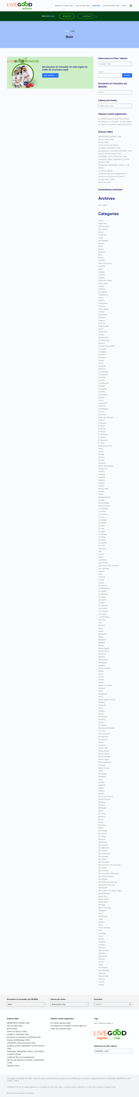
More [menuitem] (124, 5)
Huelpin (101, 491)
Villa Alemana (103, 970)
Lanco (100, 557)
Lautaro (101, 571)
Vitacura (101, 979)
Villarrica (101, 973)
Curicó (101, 411)
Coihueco (102, 357)
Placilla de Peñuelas (106, 728)
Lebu (100, 574)
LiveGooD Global (105, 171)
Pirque (100, 722)
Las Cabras (103, 560)
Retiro (100, 828)
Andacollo (102, 235)
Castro (101, 298)
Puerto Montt (103, 754)
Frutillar (101, 454)
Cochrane (102, 349)
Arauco (101, 243)
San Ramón (103, 888)
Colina (100, 363)
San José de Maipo (106, 876)
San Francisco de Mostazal (109, 865)
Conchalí (101, 377)
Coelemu (102, 354)
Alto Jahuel (103, 229)
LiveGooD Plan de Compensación (112, 174)
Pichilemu (102, 719)
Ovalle (100, 682)
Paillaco (101, 688)
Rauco (100, 811)
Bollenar (101, 252)
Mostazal (102, 654)
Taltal (100, 919)
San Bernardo (103, 848)
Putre (100, 779)
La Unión (102, 545)
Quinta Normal (104, 799)
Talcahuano (103, 916)
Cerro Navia (103, 309)
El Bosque (102, 423)
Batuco (101, 249)
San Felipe (102, 859)
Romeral (101, 839)
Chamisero (102, 315)
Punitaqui (102, 765)
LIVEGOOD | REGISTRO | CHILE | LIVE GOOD (25, 1051)
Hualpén (101, 480)
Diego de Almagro (105, 417)
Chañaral (102, 317)
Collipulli (101, 366)
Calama (101, 272)
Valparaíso (102, 956)
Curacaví (102, 406)
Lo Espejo (102, 591)
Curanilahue (103, 409)
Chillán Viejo (103, 337)
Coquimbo (102, 389)
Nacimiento (103, 660)
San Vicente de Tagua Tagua (110, 890)
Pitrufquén (102, 725)
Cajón (100, 269)
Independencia (104, 497)
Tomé (100, 936)
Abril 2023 (102, 205)
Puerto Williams (104, 762)
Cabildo (101, 260)
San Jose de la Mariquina (108, 873)
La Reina (101, 540)
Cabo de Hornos (105, 263)
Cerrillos (101, 306)
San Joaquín (103, 870)
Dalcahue (102, 414)
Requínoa (102, 825)
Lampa (101, 554)
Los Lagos (102, 614)
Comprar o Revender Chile (109, 148)
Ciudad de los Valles (106, 346)
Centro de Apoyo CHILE (111, 5)
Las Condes (103, 563)
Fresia (100, 451)
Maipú (100, 631)
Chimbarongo (103, 340)
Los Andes (102, 608)
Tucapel (101, 945)
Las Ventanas (103, 568)
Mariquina (102, 634)
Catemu (101, 300)
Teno (100, 925)
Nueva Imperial (104, 668)
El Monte (102, 429)
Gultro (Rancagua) (105, 466)
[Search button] (130, 1004)
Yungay (101, 985)
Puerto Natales (104, 756)
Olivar (100, 674)
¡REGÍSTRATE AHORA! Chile (64, 5)
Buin (100, 255)
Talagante (102, 910)
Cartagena (102, 292)
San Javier (102, 868)
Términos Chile (104, 182)
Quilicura (101, 785)
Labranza (102, 548)
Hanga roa (102, 469)
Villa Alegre (103, 967)
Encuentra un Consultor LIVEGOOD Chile (115, 151)
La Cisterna (103, 514)
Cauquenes (102, 303)
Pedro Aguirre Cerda (106, 699)
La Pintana (102, 534)
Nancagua (102, 662)
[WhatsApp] (131, 6)
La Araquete (103, 508)
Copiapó (101, 386)
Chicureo (102, 323)
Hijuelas (101, 471)
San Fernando (103, 862)
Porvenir (101, 731)
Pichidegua (102, 717)
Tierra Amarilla (104, 928)
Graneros (102, 463)
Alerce (100, 221)
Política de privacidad (16, 1093)
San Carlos (102, 851)
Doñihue (101, 420)
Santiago (102, 905)
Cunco (101, 400)
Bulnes (101, 258)
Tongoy (101, 939)
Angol (100, 238)
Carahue (101, 289)
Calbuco (101, 275)
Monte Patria (103, 651)
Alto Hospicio (103, 226)
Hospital (101, 474)
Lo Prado (102, 597)
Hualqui (101, 483)
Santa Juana (103, 899)
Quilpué (101, 793)
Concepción (103, 374)
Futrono (101, 457)
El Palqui (101, 431)
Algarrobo (102, 223)
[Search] (96, 16)
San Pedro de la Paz (106, 885)
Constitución (103, 383)
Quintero (101, 802)
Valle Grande (103, 950)
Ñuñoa (101, 671)
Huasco (101, 486)
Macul (100, 628)
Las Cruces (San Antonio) (108, 565)
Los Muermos (103, 617)
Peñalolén (102, 705)
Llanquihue (102, 585)
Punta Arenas (103, 768)
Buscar (101, 72)
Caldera (101, 278)
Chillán (101, 335)
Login (96, 1023)
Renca (100, 819)
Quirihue (101, 805)
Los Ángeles (103, 611)
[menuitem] (49, 16)
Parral (100, 697)
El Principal (102, 434)
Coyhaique (102, 394)
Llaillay (101, 583)
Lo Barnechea (103, 588)
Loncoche (102, 600)
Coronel (101, 392)
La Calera (102, 511)
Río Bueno (102, 833)
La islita (101, 526)
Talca (100, 913)
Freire (100, 449)
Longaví (101, 602)
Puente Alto (103, 748)
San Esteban (103, 856)
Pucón (100, 742)
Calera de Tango (105, 280)
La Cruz (101, 517)
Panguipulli (102, 694)
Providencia (103, 737)
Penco (100, 708)
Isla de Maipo (103, 503)
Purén (100, 771)
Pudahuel (102, 745)
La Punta (101, 537)
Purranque (102, 774)
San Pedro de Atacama (107, 882)
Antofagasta (103, 240)
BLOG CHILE (96, 5)
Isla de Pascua (104, 506)
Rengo (100, 822)
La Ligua (101, 531)
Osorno (101, 680)
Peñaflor (101, 702)
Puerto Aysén (103, 751)
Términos (30, 1093)
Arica (100, 246)
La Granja (102, 523)
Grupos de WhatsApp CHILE (110, 154)
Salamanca (102, 842)
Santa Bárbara (104, 893)
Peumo (101, 714)
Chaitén (101, 312)
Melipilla (101, 642)
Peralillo (101, 711)
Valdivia (101, 948)
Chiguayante (103, 326)
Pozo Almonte (104, 734)
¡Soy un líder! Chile (83, 5)
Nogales (101, 665)
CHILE (100, 329)
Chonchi (101, 343)
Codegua (102, 352)
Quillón (101, 788)
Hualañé (101, 477)
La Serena (102, 543)
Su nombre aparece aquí (108, 119)
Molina (101, 645)
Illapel (100, 494)
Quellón (101, 782)
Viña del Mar (103, 976)
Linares (101, 580)
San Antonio (103, 845)
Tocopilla (102, 933)
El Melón (101, 426)
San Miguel (102, 879)
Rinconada (102, 831)
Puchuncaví (103, 739)
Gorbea (101, 460)
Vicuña (101, 962)
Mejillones (102, 640)
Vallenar (101, 953)
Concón (101, 380)
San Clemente (104, 853)
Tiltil (100, 930)
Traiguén (101, 942)
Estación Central (105, 446)
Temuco (101, 922)
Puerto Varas (103, 759)
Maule (100, 637)
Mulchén (101, 657)
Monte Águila (103, 648)
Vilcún (100, 965)
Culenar (101, 397)
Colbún (101, 360)
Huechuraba (103, 489)
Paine (100, 691)
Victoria (101, 959)
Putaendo (102, 776)
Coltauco (102, 369)
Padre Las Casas (105, 685)
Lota (100, 622)
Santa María (103, 902)
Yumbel (101, 982)
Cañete (101, 286)
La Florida (102, 520)
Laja (100, 551)
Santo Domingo (104, 908)
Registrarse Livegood (106, 1023)
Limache (101, 577)
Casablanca (103, 295)
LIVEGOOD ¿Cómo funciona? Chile (112, 156)
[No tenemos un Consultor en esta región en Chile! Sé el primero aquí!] (23, 72)
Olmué (100, 677)
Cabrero (101, 266)
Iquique (101, 500)
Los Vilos (102, 620)
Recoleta (101, 813)
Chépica (101, 320)
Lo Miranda (103, 594)
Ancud (100, 232)
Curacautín (102, 403)
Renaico (101, 816)
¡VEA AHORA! (51, 76)
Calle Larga (103, 283)
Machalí (101, 625)
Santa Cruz (102, 896)
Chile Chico (103, 332)
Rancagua (102, 808)
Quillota (101, 791)
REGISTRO (67, 16)
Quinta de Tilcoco (105, 796)
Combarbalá (103, 372)
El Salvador (103, 440)
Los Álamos (103, 605)
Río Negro (102, 836)
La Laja (101, 528)
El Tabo (101, 443)
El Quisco (102, 437)
